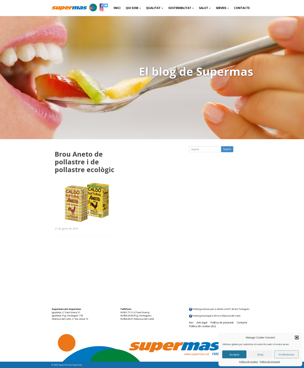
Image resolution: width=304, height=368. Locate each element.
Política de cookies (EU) (202, 326)
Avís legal (202, 322)
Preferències (286, 354)
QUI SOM (132, 8)
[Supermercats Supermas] (74, 8)
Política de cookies (248, 361)
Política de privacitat (270, 361)
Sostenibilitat (180, 8)
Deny (260, 354)
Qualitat (153, 8)
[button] (297, 337)
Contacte (242, 8)
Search (227, 149)
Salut (204, 8)
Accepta (234, 354)
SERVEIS (221, 8)
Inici (117, 8)
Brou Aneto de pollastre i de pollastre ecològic (84, 161)
